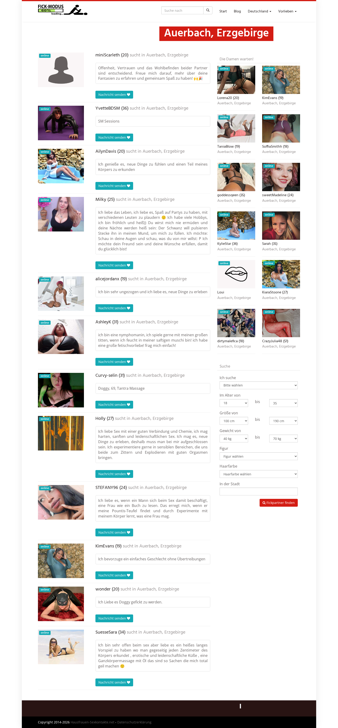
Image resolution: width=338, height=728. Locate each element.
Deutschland (258, 12)
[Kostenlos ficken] (62, 11)
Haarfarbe (228, 466)
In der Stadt (230, 483)
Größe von (229, 412)
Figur (224, 448)
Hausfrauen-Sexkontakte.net (92, 722)
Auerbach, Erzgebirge (167, 55)
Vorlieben (286, 12)
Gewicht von (230, 430)
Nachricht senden (112, 94)
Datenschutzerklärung (134, 722)
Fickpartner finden (280, 502)
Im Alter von (230, 395)
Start (223, 12)
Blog (237, 12)
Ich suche (228, 377)
